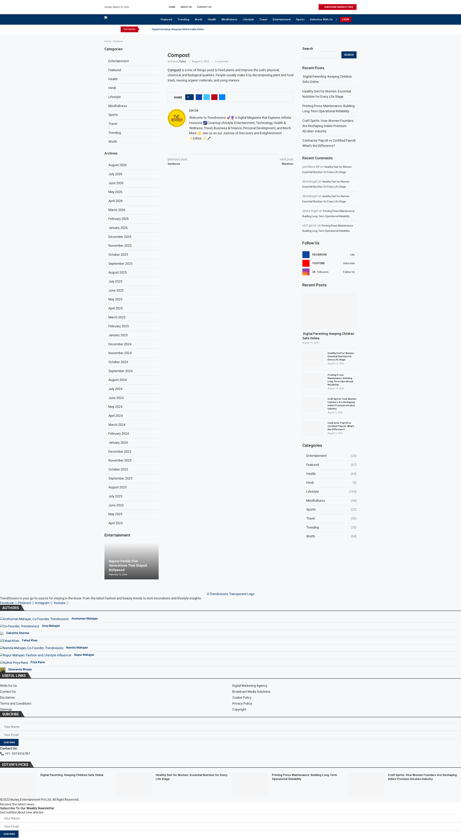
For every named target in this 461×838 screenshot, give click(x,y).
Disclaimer (7, 697)
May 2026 (115, 192)
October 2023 (118, 469)
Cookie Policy (242, 697)
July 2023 (115, 496)
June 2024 (116, 398)
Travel (263, 19)
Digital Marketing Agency (249, 685)
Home (172, 7)
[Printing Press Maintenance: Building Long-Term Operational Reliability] (313, 380)
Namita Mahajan (77, 647)
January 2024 (118, 442)
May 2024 (115, 407)
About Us (186, 7)
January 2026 (118, 228)
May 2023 (115, 514)
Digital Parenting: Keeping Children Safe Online (177, 29)
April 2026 (115, 201)
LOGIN (345, 19)
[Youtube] (311, 7)
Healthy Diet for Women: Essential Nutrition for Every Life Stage (341, 356)
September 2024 (120, 371)
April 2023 (115, 523)
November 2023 (119, 460)
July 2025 (115, 281)
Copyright (239, 709)
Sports (300, 19)
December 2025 (119, 237)
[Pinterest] (307, 7)
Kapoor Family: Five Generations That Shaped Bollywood (128, 565)
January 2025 (118, 335)
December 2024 (119, 344)
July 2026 (115, 174)
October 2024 (118, 362)
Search (307, 48)
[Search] (355, 19)
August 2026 (117, 165)
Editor (183, 61)
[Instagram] (303, 7)
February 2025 (118, 326)
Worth (198, 19)
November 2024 (119, 353)
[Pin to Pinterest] (214, 97)
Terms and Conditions (16, 703)
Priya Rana (38, 662)
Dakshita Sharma (17, 633)
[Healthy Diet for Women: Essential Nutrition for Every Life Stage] (313, 359)
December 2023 (119, 451)
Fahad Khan (29, 640)
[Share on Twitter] (206, 97)
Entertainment (282, 19)
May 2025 (115, 299)
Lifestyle (248, 19)
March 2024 (116, 425)
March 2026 (116, 210)
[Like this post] (191, 97)
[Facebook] (299, 7)
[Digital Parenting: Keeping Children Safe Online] (329, 311)
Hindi (331, 482)
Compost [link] (174, 70)
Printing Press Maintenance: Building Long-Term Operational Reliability (340, 380)
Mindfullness (331, 500)
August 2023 (117, 487)
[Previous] (143, 29)
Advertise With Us (321, 19)
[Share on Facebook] (199, 97)
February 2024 (118, 433)
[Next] (148, 29)
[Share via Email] (222, 97)
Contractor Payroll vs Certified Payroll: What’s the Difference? (341, 426)
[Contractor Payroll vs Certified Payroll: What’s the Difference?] (313, 428)
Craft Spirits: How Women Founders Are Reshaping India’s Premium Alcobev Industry (328, 126)
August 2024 (117, 380)
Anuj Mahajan (51, 626)
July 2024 (115, 389)
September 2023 (120, 478)
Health (212, 19)
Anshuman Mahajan (84, 618)
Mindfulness (229, 19)
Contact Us (204, 7)
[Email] (315, 7)
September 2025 (120, 263)
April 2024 (115, 416)
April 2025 (115, 308)
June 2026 (116, 183)
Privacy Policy (242, 703)
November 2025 (119, 245)
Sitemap (6, 709)
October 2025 (118, 254)
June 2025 (116, 290)
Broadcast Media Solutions (251, 691)
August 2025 (117, 272)
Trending (183, 19)
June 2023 (116, 505)
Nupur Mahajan (84, 655)
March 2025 (116, 317)
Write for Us (8, 685)
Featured (166, 19)
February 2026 (118, 219)
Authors (10, 608)
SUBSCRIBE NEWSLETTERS (338, 7)
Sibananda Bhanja (20, 669)
